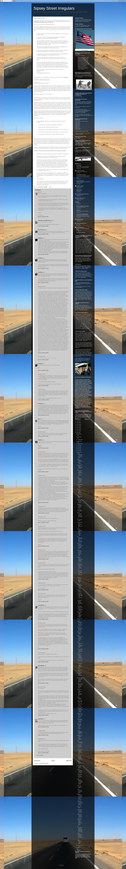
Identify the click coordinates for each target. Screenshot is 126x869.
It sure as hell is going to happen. (82, 211)
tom (39, 418)
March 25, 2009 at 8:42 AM (43, 471)
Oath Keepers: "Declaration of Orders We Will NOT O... (79, 781)
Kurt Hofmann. (80, 76)
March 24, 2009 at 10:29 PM (43, 399)
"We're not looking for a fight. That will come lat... (79, 586)
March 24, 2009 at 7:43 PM (43, 370)
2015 (78, 422)
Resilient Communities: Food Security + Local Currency (79, 797)
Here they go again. (79, 520)
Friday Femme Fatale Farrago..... (82, 171)
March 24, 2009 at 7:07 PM (43, 268)
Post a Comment (40, 755)
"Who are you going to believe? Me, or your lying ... (80, 751)
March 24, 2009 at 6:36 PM (43, 234)
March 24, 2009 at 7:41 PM (43, 359)
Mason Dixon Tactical (81, 198)
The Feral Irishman (80, 170)
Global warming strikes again (79, 842)
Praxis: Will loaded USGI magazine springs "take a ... (79, 614)
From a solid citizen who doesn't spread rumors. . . (79, 679)
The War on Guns (80, 185)
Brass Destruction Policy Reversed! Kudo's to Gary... (80, 645)
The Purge (78, 224)
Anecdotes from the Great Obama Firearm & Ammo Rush (79, 821)
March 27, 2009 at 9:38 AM (43, 752)
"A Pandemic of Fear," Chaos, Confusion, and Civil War (79, 666)
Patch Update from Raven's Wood (79, 486)
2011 (78, 429)
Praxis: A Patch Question (79, 590)
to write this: (66, 77)
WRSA (78, 202)
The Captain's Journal (81, 174)
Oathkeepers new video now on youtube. (79, 721)
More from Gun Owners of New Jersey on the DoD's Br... (79, 692)
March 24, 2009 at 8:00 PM (43, 385)
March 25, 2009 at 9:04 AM (43, 502)
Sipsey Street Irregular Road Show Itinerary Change (80, 709)
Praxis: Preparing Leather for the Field (79, 771)
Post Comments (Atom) (43, 763)
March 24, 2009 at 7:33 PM (43, 282)
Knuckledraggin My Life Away (83, 206)
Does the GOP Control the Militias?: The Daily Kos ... (79, 560)
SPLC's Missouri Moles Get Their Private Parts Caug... (79, 532)
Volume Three (77, 124)
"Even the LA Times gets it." (79, 660)
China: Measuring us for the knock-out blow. (79, 455)
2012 (78, 427)
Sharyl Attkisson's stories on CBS (81, 131)
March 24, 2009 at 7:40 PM (43, 352)
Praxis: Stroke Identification (80, 763)
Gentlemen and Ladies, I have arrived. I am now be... (80, 566)
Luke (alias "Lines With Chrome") (45, 220)
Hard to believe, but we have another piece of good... (80, 638)
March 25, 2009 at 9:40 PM (43, 715)
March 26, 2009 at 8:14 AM (43, 735)
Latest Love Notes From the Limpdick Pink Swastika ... (79, 673)
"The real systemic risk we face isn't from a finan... (79, 553)
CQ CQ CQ (78, 203)
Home (53, 760)
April (79, 450)
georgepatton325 (80, 219)
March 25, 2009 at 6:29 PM (43, 601)
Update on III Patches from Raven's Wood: (79, 737)
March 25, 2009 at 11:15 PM (43, 726)
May (78, 448)
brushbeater (79, 165)
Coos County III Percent (81, 223)
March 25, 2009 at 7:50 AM (43, 436)
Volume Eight (77, 129)
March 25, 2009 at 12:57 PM (43, 546)
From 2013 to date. (78, 96)
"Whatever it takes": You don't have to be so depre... (80, 715)
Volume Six (77, 127)
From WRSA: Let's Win (79, 511)
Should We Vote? (80, 220)
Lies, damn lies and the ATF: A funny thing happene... (80, 608)
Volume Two (77, 123)
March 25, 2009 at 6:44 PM (43, 619)
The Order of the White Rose (82, 214)
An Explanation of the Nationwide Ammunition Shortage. (80, 829)
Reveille (82, 299)
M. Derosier (40, 403)
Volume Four (77, 125)
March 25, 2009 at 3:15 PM (43, 589)
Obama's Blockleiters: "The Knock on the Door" (79, 623)
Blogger (65, 865)
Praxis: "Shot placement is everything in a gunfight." (79, 703)
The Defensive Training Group (83, 193)
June (79, 447)
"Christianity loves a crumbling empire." (79, 776)
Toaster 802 (40, 718)
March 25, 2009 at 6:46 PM (43, 648)
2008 (78, 850)
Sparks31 (78, 210)
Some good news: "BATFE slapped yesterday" (79, 655)
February (79, 845)
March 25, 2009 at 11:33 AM (43, 522)
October (79, 439)
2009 (78, 432)
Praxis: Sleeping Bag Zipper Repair (79, 732)
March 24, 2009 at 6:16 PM (43, 226)
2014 (78, 424)
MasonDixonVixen (80, 227)
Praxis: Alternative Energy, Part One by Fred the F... (80, 836)
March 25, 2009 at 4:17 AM (43, 428)
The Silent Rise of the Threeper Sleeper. (79, 629)
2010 (78, 430)
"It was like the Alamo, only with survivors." (79, 811)
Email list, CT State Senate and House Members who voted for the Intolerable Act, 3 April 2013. (83, 115)
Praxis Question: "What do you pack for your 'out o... (79, 480)
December (79, 434)
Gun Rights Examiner (81, 232)
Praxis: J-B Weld (79, 807)
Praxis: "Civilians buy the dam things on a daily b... (79, 515)
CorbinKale (40, 258)
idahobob (40, 363)
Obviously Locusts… (80, 195)
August (79, 443)
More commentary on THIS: (79, 742)
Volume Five (77, 126)
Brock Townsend (41, 229)
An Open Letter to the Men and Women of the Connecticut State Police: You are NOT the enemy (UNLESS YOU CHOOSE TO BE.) (83, 103)
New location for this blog (81, 207)
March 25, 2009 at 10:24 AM (43, 513)
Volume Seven (78, 128)
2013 (78, 425)
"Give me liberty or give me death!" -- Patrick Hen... (79, 580)
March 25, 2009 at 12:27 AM (43, 415)
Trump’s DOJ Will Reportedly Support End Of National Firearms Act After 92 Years (83, 176)
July (78, 445)
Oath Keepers (79, 189)
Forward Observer (80, 180)
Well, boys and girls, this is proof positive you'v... (79, 726)
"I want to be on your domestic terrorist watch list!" (79, 757)
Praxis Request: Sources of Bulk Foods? (79, 461)
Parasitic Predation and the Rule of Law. (79, 506)
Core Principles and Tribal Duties (79, 791)
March (79, 452)
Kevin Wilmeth (41, 605)
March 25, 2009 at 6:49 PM (43, 661)
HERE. (78, 138)
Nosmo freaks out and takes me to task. (80, 501)
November (79, 436)
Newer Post (37, 760)
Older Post (69, 760)
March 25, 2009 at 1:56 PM (43, 579)
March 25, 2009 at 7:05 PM (43, 683)
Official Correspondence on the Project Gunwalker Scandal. (82, 134)
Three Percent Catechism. (82, 62)
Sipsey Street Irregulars (53, 8)
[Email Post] (50, 187)
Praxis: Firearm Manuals (79, 698)
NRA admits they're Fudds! (79, 632)
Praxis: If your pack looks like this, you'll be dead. (80, 685)
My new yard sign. (79, 619)
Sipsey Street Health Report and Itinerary (79, 467)
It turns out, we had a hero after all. (79, 746)
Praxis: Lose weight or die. (79, 496)
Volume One (77, 122)
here (41, 26)
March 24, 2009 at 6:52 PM (43, 254)
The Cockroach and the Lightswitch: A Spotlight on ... (79, 472)
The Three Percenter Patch (79, 786)
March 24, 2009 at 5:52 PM (43, 216)
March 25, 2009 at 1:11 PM (43, 559)
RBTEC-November (80, 199)
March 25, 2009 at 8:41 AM (43, 448)
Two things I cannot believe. (79, 766)
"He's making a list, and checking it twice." (79, 651)
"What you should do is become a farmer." (79, 816)
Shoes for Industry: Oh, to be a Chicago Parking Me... (79, 546)
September (80, 441)
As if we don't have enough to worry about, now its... (79, 525)
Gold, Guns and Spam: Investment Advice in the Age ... (79, 802)
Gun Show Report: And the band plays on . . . (79, 602)
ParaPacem (40, 238)
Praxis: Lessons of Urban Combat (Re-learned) (79, 492)
